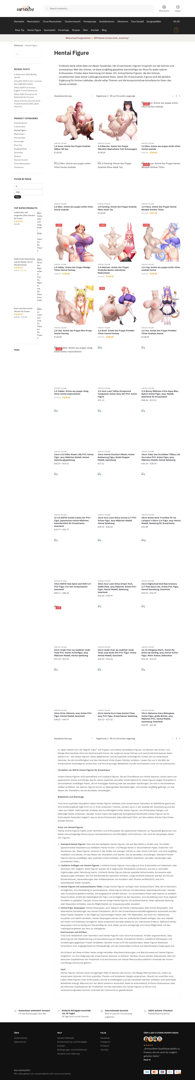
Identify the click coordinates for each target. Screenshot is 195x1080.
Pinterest (104, 1045)
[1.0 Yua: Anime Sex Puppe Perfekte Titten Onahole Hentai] (161, 305)
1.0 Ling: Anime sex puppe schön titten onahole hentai (160, 268)
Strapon (17, 156)
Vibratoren (19, 167)
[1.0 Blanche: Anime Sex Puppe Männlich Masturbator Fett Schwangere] (117, 121)
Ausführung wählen (117, 406)
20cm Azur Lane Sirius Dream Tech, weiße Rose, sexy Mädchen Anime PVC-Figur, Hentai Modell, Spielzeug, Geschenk (117, 588)
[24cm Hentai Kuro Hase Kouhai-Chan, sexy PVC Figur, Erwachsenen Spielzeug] (117, 688)
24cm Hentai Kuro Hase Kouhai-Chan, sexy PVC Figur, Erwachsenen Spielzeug (117, 714)
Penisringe (19, 141)
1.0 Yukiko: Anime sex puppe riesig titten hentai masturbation (71, 392)
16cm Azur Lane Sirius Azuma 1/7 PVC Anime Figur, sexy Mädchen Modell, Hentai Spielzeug (117, 520)
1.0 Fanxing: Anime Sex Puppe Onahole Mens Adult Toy (117, 208)
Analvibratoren (20, 123)
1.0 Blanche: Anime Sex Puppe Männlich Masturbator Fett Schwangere (117, 147)
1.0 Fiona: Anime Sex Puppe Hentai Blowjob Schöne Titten (158, 208)
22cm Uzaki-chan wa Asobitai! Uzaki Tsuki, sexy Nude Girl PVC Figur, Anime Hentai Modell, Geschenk (117, 653)
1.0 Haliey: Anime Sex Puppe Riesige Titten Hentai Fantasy (72, 268)
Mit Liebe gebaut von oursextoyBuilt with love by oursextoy (42, 1073)
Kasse (178, 11)
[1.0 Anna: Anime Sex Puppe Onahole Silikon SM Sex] (74, 121)
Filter (18, 197)
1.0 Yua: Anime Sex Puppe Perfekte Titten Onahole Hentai (158, 332)
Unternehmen (20, 1038)
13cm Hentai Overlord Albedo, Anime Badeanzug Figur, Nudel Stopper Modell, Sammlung (116, 457)
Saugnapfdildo (20, 149)
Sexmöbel (18, 152)
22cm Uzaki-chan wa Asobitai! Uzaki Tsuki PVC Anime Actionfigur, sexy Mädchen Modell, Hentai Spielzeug (72, 653)
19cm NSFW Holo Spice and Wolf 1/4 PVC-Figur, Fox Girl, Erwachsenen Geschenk (72, 586)
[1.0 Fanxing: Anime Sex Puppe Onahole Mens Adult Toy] (117, 181)
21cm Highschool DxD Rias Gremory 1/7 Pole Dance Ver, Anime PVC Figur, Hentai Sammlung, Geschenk (160, 586)
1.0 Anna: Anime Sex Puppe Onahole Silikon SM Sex (72, 147)
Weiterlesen (73, 219)
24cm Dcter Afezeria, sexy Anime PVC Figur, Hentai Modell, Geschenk (73, 714)
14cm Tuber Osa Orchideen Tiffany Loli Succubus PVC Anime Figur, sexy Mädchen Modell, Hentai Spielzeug (160, 457)
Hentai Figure (60, 143)
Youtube (104, 1049)
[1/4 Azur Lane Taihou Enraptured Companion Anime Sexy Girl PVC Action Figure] (117, 365)
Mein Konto (164, 11)
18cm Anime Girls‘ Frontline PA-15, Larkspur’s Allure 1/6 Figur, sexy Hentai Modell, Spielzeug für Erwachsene (161, 520)
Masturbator (19, 134)
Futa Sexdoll (19, 126)
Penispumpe (19, 137)
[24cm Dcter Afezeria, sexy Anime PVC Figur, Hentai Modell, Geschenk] (74, 688)
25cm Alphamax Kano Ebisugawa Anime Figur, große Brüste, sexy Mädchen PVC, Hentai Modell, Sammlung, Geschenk (157, 717)
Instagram (105, 1041)
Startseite (18, 45)
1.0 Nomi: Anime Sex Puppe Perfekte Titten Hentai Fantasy (116, 332)
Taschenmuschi (21, 160)
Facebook (104, 1038)
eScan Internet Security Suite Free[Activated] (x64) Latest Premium (27, 104)
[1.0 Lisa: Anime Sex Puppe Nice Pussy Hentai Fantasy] (74, 305)
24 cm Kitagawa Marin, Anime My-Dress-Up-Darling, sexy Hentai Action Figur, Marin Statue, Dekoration (159, 653)
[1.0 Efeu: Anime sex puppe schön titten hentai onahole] (74, 181)
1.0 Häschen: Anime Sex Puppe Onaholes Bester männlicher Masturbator (113, 270)
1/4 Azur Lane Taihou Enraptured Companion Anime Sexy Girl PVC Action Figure (117, 394)
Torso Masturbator (22, 163)
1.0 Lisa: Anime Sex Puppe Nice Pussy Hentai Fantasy (73, 332)
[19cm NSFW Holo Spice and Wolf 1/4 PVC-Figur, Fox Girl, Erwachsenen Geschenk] (74, 558)
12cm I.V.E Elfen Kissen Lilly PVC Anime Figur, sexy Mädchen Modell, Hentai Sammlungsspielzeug (74, 457)
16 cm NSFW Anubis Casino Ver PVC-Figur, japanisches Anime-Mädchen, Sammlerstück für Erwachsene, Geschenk (72, 521)
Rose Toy (18, 145)
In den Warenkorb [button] (73, 158)
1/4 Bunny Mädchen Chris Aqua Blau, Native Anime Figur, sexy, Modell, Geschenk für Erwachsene (160, 394)
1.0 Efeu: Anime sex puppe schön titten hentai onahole (160, 147)
